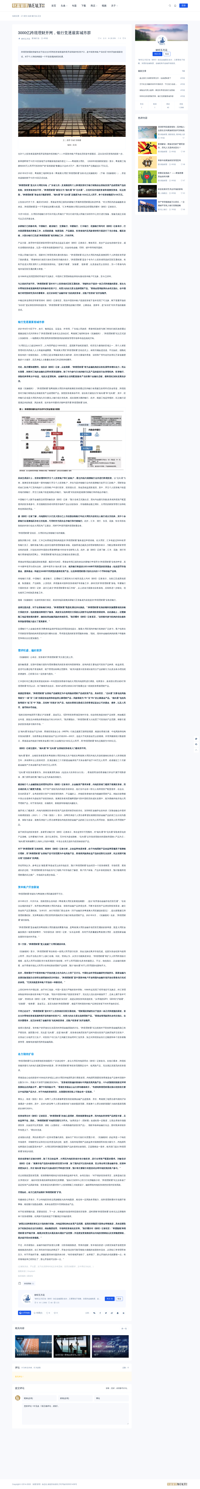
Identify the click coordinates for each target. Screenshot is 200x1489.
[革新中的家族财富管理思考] (147, 162)
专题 (74, 5)
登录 (184, 5)
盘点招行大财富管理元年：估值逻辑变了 (155, 78)
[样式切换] (196, 738)
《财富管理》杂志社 (39, 1484)
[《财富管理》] (30, 5)
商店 (93, 5)
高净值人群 (180, 134)
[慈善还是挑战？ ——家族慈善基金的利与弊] (147, 176)
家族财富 (163, 134)
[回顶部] (196, 750)
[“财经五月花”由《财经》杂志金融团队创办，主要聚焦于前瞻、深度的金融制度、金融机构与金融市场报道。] (27, 1299)
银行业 (34, 16)
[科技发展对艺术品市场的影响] (147, 191)
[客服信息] (196, 744)
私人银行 (59, 1338)
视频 (104, 5)
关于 (113, 5)
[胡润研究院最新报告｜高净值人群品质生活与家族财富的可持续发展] (147, 132)
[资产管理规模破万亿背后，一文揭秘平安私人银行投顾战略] (147, 205)
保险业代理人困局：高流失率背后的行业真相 (157, 90)
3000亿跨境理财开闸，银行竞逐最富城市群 (156, 96)
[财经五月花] (161, 41)
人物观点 (163, 193)
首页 (53, 5)
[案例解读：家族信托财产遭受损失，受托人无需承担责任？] (147, 148)
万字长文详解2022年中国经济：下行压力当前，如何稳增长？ (158, 84)
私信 (119, 1299)
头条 (63, 5)
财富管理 (69, 1338)
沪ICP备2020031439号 (68, 1484)
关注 (110, 1299)
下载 (83, 5)
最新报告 (171, 134)
